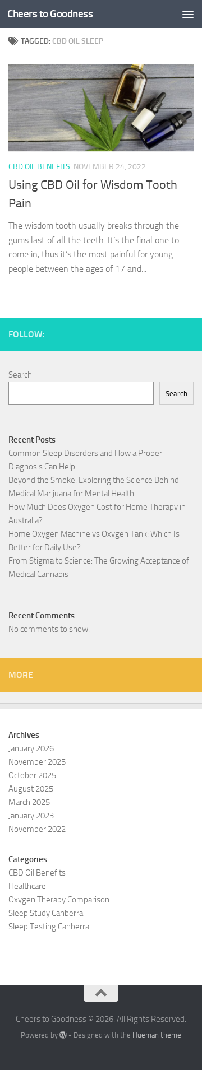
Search (20, 375)
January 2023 (31, 816)
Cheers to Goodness (50, 13)
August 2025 (30, 789)
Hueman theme (156, 1035)
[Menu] (188, 14)
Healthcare (27, 886)
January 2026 (31, 748)
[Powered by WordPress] (63, 1035)
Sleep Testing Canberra (48, 927)
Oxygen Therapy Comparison (58, 900)
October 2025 (32, 775)
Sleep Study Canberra (45, 913)
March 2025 (29, 802)
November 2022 (37, 829)
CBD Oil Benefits (39, 166)
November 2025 (37, 762)
